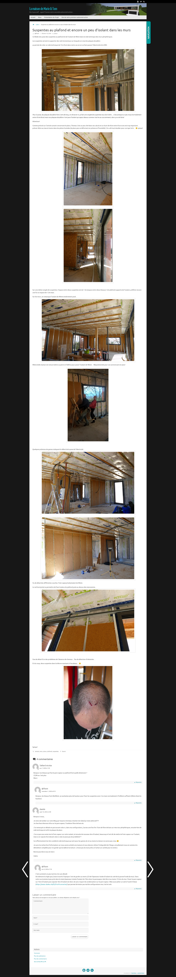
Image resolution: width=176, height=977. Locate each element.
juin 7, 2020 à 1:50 (45, 768)
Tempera (133, 973)
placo (45, 751)
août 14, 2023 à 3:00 (45, 812)
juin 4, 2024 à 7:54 (47, 869)
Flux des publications (40, 956)
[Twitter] (140, 1)
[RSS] (144, 1)
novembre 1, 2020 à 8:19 (49, 791)
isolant (37, 751)
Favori (64, 751)
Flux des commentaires (40, 959)
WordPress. (141, 973)
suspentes (56, 751)
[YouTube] (137, 1)
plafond (49, 751)
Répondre (138, 782)
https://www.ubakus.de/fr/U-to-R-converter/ (51, 884)
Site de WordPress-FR (40, 962)
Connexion (37, 953)
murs (41, 751)
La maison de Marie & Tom (43, 9)
